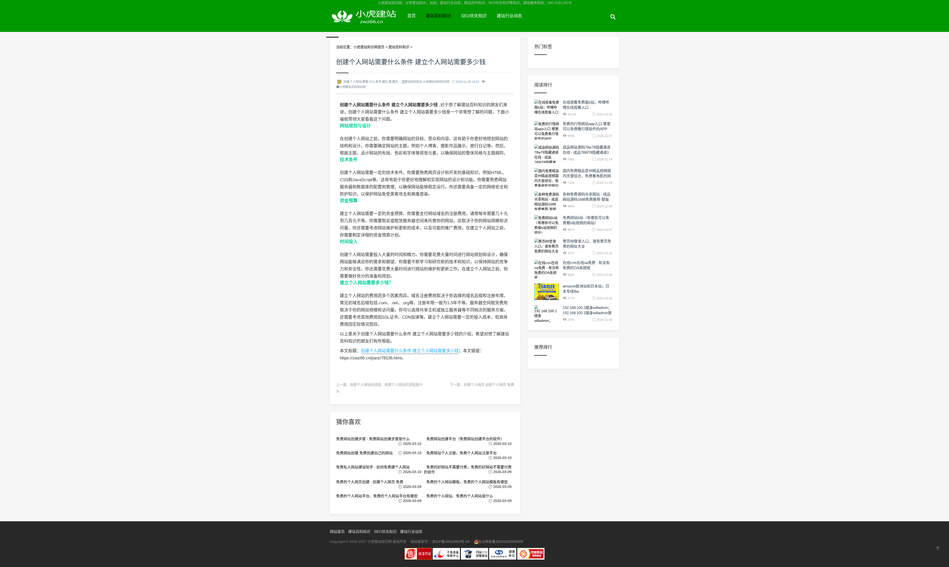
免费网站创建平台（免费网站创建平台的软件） (465, 439)
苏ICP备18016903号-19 (450, 542)
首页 (411, 16)
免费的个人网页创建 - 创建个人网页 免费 (369, 482)
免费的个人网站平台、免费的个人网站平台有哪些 (377, 496)
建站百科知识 (438, 16)
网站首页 (337, 531)
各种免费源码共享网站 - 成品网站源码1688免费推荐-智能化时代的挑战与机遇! (586, 199)
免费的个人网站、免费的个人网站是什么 (459, 496)
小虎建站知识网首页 (369, 47)
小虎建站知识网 (366, 21)
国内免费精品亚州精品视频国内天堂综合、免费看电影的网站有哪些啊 (587, 176)
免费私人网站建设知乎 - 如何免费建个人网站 (373, 467)
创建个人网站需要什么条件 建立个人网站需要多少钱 (410, 351)
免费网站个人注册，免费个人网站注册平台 (461, 453)
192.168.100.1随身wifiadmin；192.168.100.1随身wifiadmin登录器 (587, 312)
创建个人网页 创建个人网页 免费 (489, 385)
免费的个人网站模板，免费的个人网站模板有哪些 (467, 482)
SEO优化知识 (474, 16)
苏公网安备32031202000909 (500, 542)
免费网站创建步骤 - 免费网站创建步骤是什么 (373, 439)
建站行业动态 (509, 16)
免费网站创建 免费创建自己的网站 (364, 453)
